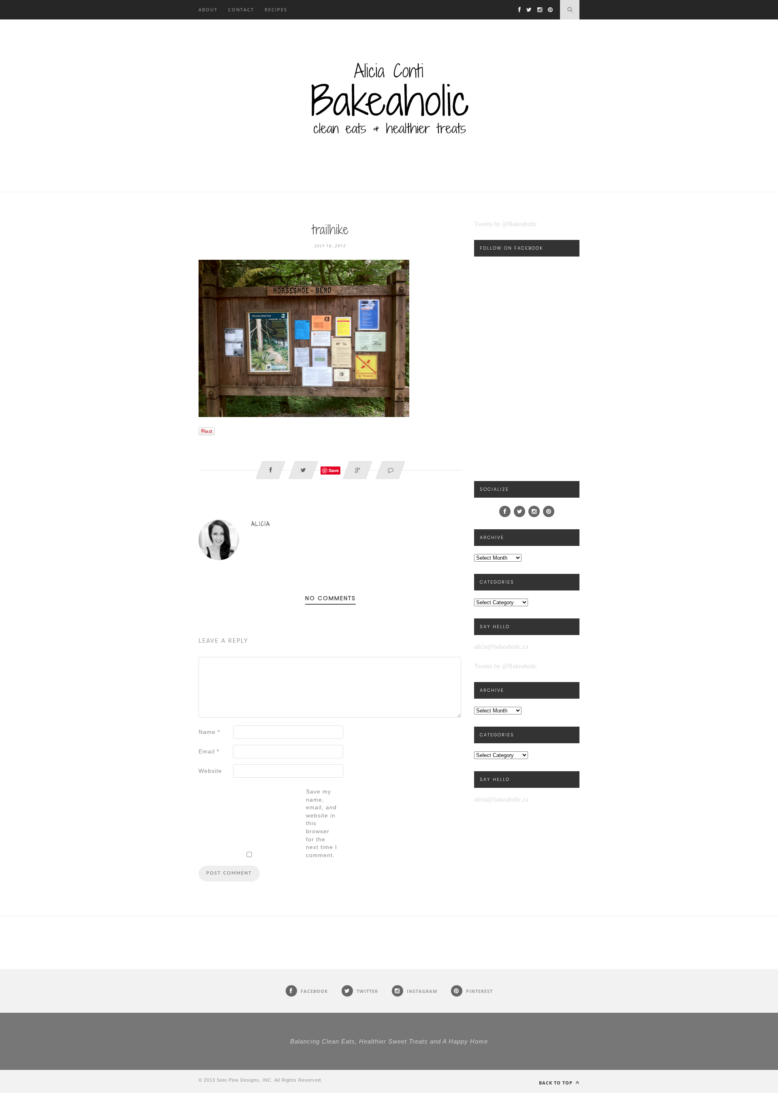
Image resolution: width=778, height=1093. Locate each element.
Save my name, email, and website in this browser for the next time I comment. (321, 823)
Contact (241, 9)
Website (210, 771)
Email (209, 751)
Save (334, 470)
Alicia (260, 524)
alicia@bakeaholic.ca (501, 646)
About (208, 9)
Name (209, 732)
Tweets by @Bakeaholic (505, 223)
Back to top (556, 1083)
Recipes (276, 9)
